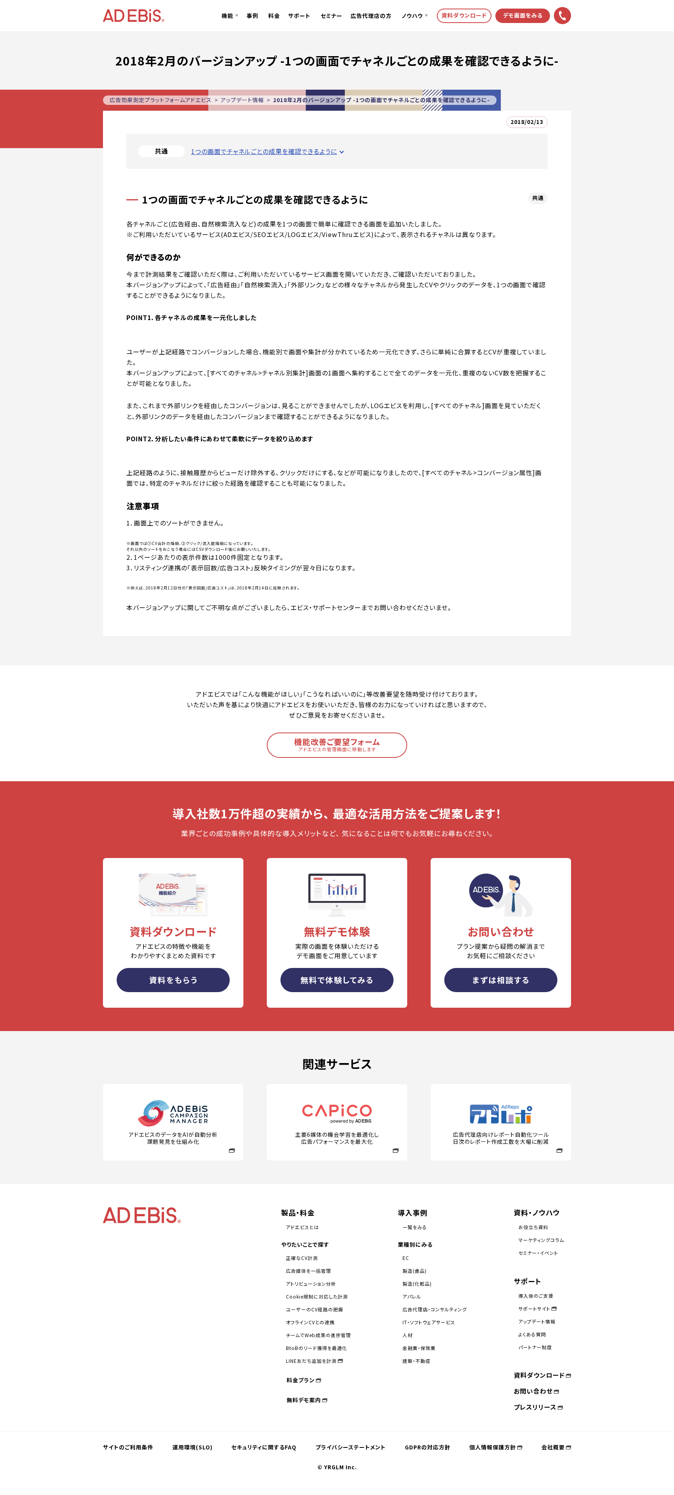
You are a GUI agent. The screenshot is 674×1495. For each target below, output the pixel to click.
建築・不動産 (417, 1360)
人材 (408, 1335)
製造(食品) (415, 1270)
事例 (252, 15)
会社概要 (553, 1447)
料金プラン (301, 1380)
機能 (227, 15)
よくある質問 (532, 1334)
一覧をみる (415, 1227)
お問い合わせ (533, 1391)
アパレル (412, 1296)
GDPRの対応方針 (428, 1447)
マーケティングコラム (541, 1240)
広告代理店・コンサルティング (435, 1309)
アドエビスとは (302, 1227)
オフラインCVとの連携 (310, 1322)
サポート (299, 15)
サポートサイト (534, 1308)
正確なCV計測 (302, 1257)
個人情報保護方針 (492, 1447)
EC (406, 1257)
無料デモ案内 (304, 1400)
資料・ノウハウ (537, 1212)
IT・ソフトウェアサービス (429, 1322)
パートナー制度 (535, 1347)
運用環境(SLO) (192, 1447)
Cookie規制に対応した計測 (317, 1296)
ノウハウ (412, 15)
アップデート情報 (242, 100)
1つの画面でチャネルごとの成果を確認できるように (264, 151)
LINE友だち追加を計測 (311, 1360)
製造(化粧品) (417, 1283)
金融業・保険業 (419, 1348)
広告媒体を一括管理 (308, 1270)
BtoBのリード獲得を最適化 (316, 1348)
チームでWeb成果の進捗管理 (318, 1335)
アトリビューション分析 (311, 1283)
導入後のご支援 (535, 1295)
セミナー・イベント (538, 1252)
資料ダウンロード (539, 1375)
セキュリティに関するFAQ (263, 1447)
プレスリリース (535, 1407)
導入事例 (412, 1212)
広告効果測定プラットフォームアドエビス (161, 100)
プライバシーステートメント (351, 1447)
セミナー (331, 15)
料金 (274, 15)
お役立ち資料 (533, 1227)
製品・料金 (298, 1212)
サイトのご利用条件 (128, 1447)
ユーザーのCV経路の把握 (314, 1309)
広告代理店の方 (371, 15)
